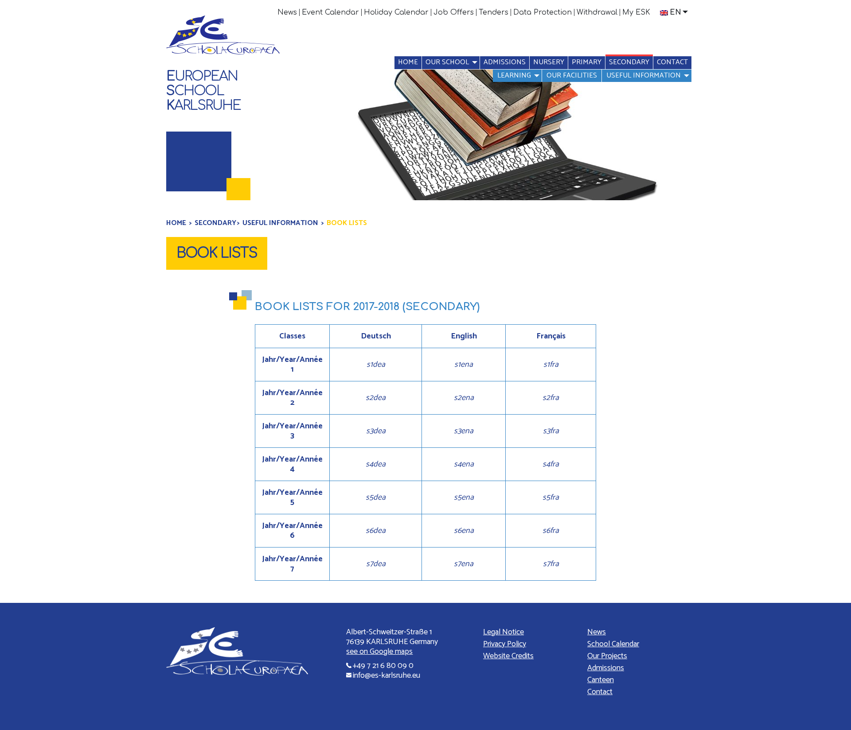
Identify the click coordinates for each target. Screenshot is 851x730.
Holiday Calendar (396, 12)
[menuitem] (287, 12)
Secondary (629, 62)
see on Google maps (379, 651)
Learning (514, 76)
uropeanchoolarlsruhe (203, 91)
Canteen (600, 680)
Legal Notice (503, 632)
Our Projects (607, 656)
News (287, 12)
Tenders (493, 12)
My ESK (636, 12)
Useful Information (643, 76)
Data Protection (542, 12)
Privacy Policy (504, 644)
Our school (447, 62)
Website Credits (508, 656)
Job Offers (453, 12)
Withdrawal (597, 12)
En (675, 12)
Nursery (548, 62)
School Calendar (613, 644)
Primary (586, 62)
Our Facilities (572, 76)
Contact (672, 62)
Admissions (505, 62)
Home (408, 62)
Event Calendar (330, 12)
